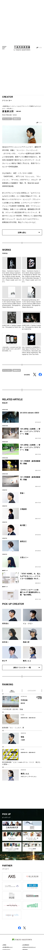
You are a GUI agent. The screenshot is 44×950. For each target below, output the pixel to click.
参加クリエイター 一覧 (22, 667)
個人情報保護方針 (26, 944)
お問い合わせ (25, 949)
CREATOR (7, 96)
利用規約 (4, 944)
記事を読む (22, 232)
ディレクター (7, 119)
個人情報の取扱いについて (8, 947)
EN (40, 47)
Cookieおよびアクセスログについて (29, 947)
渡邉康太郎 (16, 119)
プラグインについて (6, 949)
